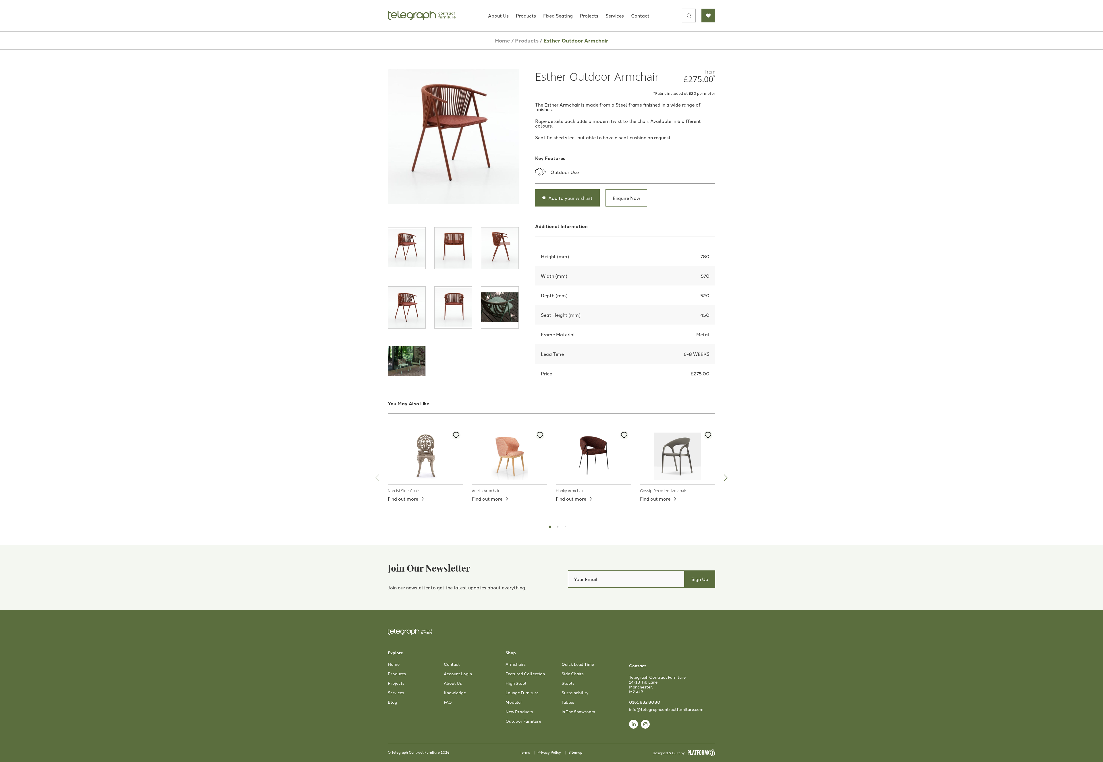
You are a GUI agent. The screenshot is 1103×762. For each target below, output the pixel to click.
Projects (589, 15)
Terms (525, 752)
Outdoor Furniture (523, 721)
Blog (392, 702)
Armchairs (516, 664)
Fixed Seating (558, 15)
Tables (568, 702)
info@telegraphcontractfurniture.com (666, 709)
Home (502, 40)
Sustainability (575, 692)
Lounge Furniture (522, 692)
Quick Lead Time (578, 664)
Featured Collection (525, 673)
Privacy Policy (549, 752)
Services (615, 15)
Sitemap (575, 752)
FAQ (448, 702)
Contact (640, 15)
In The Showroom (578, 711)
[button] (726, 478)
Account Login (458, 673)
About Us (498, 15)
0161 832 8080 (644, 702)
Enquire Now (626, 198)
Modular (514, 702)
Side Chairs (573, 673)
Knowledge (455, 692)
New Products (519, 711)
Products (526, 15)
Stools (568, 683)
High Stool (516, 683)
